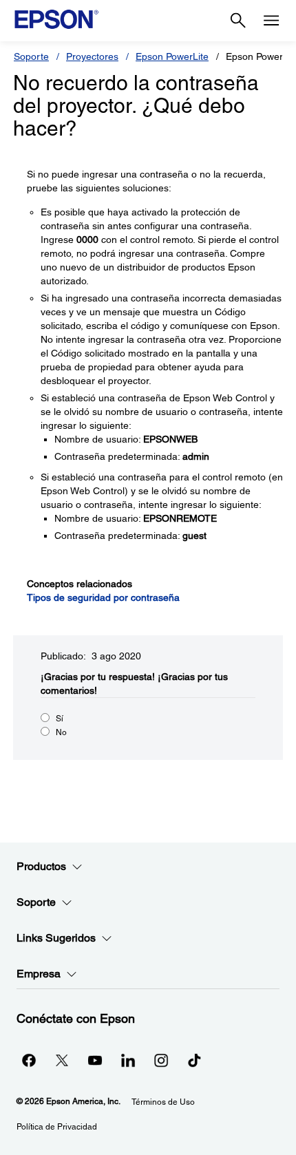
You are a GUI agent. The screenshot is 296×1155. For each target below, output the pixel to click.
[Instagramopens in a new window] (161, 1060)
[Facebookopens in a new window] (29, 1060)
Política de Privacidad (57, 1127)
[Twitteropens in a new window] (62, 1060)
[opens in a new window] (194, 1060)
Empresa (39, 973)
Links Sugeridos (56, 937)
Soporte (31, 56)
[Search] (238, 21)
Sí (59, 718)
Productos (41, 866)
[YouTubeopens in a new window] (95, 1060)
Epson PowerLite (172, 56)
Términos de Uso (163, 1102)
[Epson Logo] (56, 19)
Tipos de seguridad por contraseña (103, 597)
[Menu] (271, 21)
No (61, 732)
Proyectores (92, 56)
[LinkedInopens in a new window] (128, 1060)
